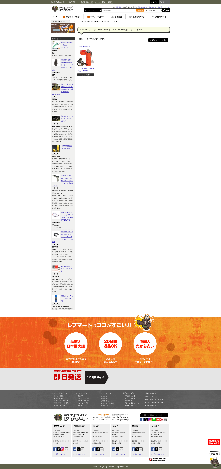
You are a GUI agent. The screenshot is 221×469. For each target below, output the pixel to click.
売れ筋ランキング (163, 7)
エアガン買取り (130, 398)
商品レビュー (82, 405)
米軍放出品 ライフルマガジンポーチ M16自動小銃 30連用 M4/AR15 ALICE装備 (62, 89)
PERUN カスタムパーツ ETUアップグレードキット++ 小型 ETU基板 (67, 216)
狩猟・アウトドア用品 (61, 403)
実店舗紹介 (152, 7)
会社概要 (104, 396)
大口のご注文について (132, 403)
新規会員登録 (151, 393)
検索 (168, 10)
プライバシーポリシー (154, 402)
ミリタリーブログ (83, 398)
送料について (142, 7)
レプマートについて (106, 393)
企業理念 (104, 398)
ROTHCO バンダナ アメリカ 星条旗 (66, 268)
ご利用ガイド (151, 405)
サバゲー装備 (58, 396)
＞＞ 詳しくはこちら (59, 454)
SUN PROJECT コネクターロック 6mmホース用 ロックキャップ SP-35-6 (62, 237)
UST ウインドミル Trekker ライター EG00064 (85, 69)
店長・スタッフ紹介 (107, 403)
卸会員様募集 (129, 400)
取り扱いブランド (83, 400)
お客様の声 (105, 405)
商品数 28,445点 (87, 2)
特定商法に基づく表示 (154, 399)
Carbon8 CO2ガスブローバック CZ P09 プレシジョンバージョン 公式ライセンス (62, 180)
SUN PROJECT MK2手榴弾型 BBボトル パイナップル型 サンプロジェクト (62, 65)
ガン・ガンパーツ (60, 398)
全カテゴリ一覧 (83, 403)
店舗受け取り (129, 405)
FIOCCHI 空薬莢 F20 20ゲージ (66, 147)
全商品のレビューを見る (158, 40)
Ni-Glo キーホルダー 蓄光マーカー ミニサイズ (67, 45)
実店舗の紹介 (105, 401)
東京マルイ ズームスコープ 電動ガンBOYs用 (67, 118)
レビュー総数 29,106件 (104, 2)
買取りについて (130, 396)
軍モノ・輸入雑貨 (60, 405)
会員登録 (119, 7)
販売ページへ (84, 46)
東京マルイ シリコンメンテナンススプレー (67, 298)
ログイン (149, 396)
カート (165, 2)
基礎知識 (80, 396)
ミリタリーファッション (62, 400)
